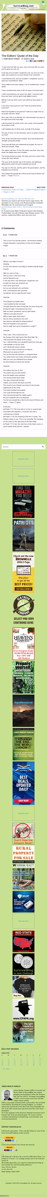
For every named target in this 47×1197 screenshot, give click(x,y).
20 (15, 1063)
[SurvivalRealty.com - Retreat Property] (23, 856)
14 (21, 1061)
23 (34, 1063)
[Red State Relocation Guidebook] (23, 941)
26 (8, 1065)
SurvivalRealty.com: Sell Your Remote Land (18, 199)
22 (27, 1063)
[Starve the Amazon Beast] (23, 834)
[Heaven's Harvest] (24, 643)
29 (27, 1065)
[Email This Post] (29, 61)
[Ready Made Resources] (24, 677)
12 (8, 1061)
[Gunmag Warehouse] (24, 502)
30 (34, 1065)
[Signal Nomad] (24, 711)
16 (34, 1061)
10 (40, 1059)
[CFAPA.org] (23, 1009)
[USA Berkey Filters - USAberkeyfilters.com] (23, 879)
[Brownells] (24, 572)
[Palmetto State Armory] (24, 783)
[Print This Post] (27, 61)
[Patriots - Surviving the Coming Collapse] (24, 535)
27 (15, 1065)
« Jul (3, 1069)
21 (21, 1063)
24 (40, 1063)
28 (21, 1065)
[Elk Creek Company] (24, 610)
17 (40, 1061)
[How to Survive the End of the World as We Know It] (24, 744)
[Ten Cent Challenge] (23, 964)
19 (8, 1063)
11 (2, 1061)
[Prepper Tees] (23, 987)
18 (2, 1063)
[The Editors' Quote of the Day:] (24, 32)
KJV (17, 176)
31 (40, 1065)
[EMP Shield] (23, 902)
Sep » (8, 1069)
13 (15, 1061)
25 (2, 1065)
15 (27, 1061)
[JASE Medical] (23, 1032)
